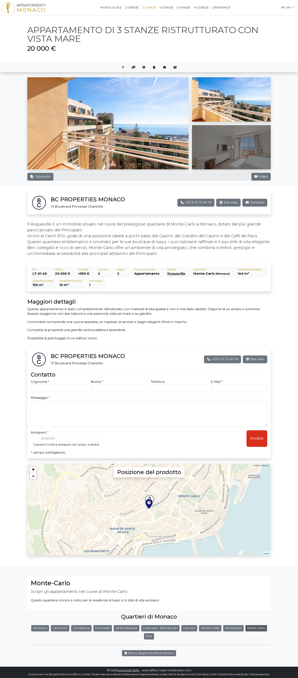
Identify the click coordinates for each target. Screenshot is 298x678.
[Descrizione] (154, 68)
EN (289, 7)
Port (149, 636)
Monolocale (111, 7)
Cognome (40, 382)
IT (293, 7)
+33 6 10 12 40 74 (198, 202)
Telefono (158, 382)
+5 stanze (201, 7)
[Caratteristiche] (143, 68)
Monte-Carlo (256, 628)
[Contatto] (164, 68)
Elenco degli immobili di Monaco (150, 653)
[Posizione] (175, 68)
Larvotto (189, 628)
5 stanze (183, 7)
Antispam (39, 432)
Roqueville (176, 274)
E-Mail (217, 382)
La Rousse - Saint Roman (160, 628)
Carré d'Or (60, 628)
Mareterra (40, 628)
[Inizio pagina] (123, 68)
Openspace (221, 7)
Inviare (257, 438)
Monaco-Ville (210, 628)
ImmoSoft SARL (128, 670)
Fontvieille (102, 628)
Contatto (256, 202)
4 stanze (166, 7)
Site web (230, 202)
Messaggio (40, 398)
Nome (97, 382)
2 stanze (132, 7)
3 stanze (149, 7)
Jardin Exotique (126, 628)
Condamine (81, 628)
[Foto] (133, 68)
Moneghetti (233, 628)
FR (283, 7)
